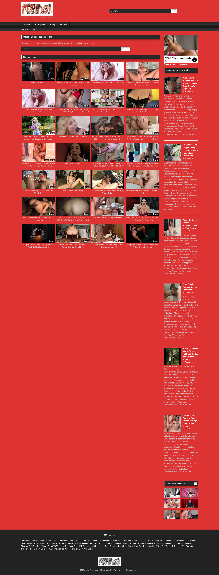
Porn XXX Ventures (56, 546)
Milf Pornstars (84, 546)
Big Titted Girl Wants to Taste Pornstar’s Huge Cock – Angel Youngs (190, 420)
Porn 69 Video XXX (155, 541)
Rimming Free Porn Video (109, 543)
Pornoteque (189, 91)
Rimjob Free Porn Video (180, 543)
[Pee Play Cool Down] (172, 514)
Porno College (51, 541)
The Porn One (188, 546)
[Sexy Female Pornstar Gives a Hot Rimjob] (172, 300)
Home (28, 25)
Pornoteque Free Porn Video (32, 541)
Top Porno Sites (71, 546)
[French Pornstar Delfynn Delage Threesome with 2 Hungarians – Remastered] (172, 161)
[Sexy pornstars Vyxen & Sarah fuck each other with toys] (172, 503)
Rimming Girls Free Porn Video (33, 546)
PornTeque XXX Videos (171, 546)
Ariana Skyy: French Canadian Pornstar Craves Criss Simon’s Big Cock (190, 83)
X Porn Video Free (128, 543)
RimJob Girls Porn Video (112, 541)
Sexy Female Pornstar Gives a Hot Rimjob (190, 287)
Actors (65, 25)
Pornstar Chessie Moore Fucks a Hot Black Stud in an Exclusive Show (190, 353)
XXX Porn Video (162, 543)
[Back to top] (211, 568)
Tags (54, 25)
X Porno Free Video (146, 543)
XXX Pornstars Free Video (58, 549)
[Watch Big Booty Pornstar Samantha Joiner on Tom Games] (172, 236)
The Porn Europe (39, 549)
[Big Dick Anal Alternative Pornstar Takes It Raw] (189, 493)
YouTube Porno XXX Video (135, 541)
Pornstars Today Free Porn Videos (124, 546)
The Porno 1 (26, 549)
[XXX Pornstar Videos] (37, 9)
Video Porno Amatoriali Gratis (177, 541)
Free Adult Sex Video (88, 543)
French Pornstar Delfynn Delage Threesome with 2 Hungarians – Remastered (190, 150)
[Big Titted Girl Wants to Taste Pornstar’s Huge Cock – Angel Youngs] (172, 431)
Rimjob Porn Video (41, 543)
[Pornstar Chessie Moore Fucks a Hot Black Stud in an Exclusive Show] (172, 364)
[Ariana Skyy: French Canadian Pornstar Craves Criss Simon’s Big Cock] (172, 94)
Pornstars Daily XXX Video (82, 549)
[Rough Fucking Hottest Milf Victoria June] (189, 514)
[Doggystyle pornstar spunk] (172, 493)
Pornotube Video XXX (92, 541)
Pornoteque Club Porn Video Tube (64, 543)
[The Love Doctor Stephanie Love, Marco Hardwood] (189, 503)
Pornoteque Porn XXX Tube (70, 541)
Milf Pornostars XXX (100, 546)
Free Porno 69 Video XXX (149, 546)
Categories (41, 25)
